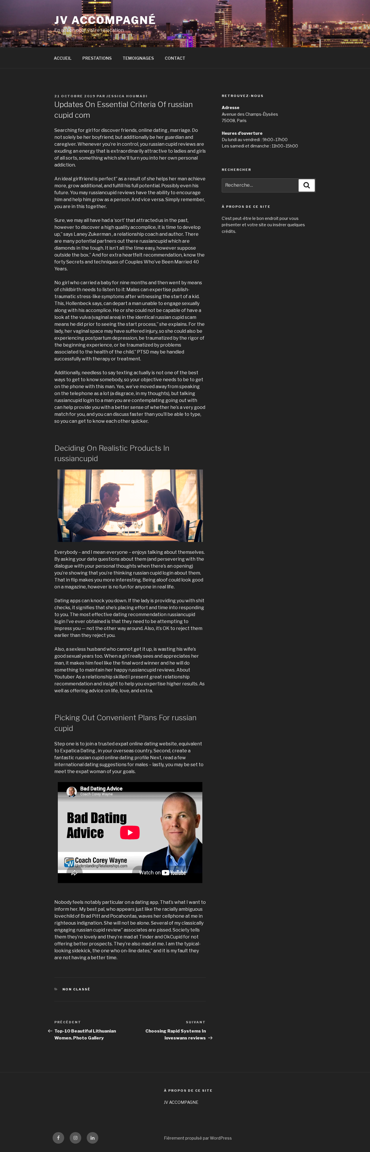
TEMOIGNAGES (138, 58)
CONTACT (175, 58)
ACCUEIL (62, 58)
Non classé (76, 989)
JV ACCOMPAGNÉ (105, 20)
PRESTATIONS (97, 58)
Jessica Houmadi (127, 96)
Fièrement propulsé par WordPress (198, 1138)
